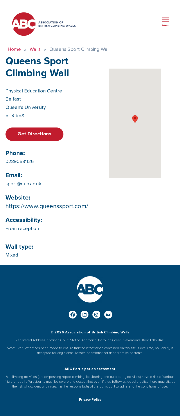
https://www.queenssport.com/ (46, 206)
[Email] (108, 315)
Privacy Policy (90, 399)
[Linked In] (84, 315)
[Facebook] (73, 315)
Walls (35, 49)
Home (14, 49)
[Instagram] (96, 315)
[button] (135, 119)
